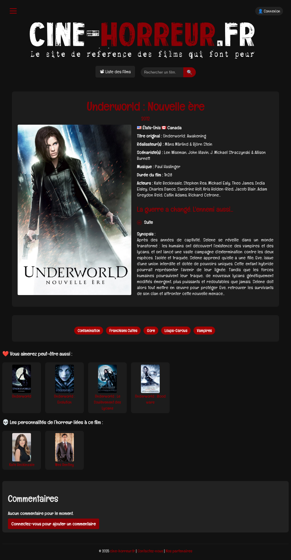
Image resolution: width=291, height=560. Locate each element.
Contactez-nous (150, 550)
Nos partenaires (179, 550)
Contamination (89, 330)
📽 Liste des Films (115, 72)
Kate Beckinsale (21, 464)
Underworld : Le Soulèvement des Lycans (107, 402)
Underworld (21, 396)
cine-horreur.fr (122, 550)
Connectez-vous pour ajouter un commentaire (53, 524)
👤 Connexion (269, 11)
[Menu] (13, 11)
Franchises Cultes (123, 330)
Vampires (204, 330)
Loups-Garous (176, 330)
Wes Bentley (64, 464)
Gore (151, 330)
